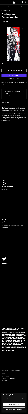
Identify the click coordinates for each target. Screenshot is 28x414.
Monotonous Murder (14, 6)
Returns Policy (4, 227)
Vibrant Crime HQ (5, 6)
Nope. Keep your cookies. (14, 409)
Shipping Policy (5, 189)
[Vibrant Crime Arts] (14, 2)
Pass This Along (5, 102)
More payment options (14, 78)
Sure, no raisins (14, 404)
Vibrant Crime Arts (6, 10)
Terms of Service (5, 266)
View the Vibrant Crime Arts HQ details (12, 97)
